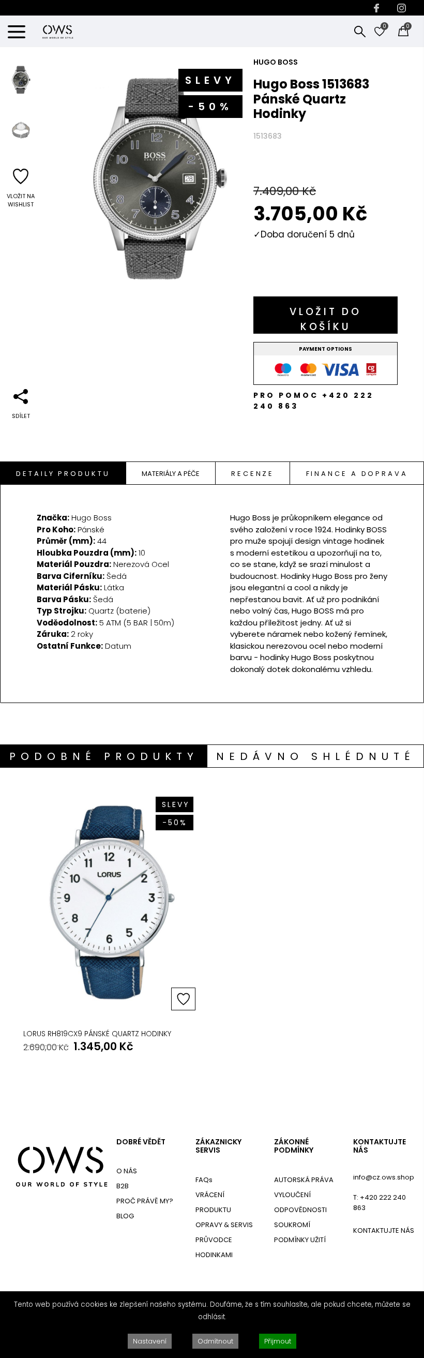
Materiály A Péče (171, 474)
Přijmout (277, 1341)
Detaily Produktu (63, 474)
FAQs (204, 1180)
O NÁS (126, 1171)
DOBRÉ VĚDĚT (140, 1142)
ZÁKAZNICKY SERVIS (218, 1146)
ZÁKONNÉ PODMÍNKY (293, 1146)
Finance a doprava (357, 474)
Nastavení (149, 1341)
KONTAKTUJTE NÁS (379, 1146)
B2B (122, 1186)
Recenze (252, 474)
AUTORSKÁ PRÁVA (304, 1180)
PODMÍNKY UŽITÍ (300, 1240)
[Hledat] (360, 31)
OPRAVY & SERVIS (224, 1225)
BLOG (125, 1216)
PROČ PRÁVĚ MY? (144, 1201)
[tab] (63, 473)
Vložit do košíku (325, 319)
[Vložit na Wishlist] (183, 999)
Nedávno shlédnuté (315, 756)
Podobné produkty (104, 756)
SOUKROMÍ (292, 1225)
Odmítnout (215, 1341)
